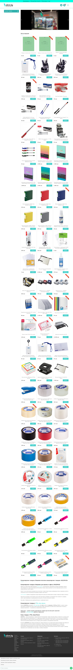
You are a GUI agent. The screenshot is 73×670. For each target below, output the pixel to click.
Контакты (22, 644)
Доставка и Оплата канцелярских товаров (28, 642)
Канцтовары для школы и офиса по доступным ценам (27, 638)
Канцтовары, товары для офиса (42, 640)
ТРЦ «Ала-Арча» (41, 603)
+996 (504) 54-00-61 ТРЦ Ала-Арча (61, 642)
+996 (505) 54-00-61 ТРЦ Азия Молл (61, 641)
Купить (33, 55)
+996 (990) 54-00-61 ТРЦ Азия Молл (61, 640)
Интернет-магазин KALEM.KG (36, 654)
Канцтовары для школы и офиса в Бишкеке (8, 660)
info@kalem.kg (58, 644)
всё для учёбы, (30, 612)
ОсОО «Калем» (39, 586)
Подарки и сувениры (41, 641)
